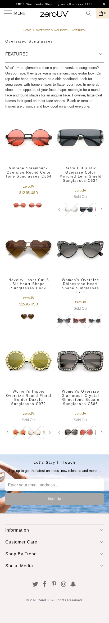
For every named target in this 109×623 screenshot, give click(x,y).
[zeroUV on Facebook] (45, 584)
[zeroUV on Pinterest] (54, 584)
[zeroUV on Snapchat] (73, 584)
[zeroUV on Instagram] (64, 584)
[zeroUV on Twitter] (35, 584)
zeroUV (43, 600)
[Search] (90, 13)
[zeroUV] (54, 13)
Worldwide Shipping (38, 4)
